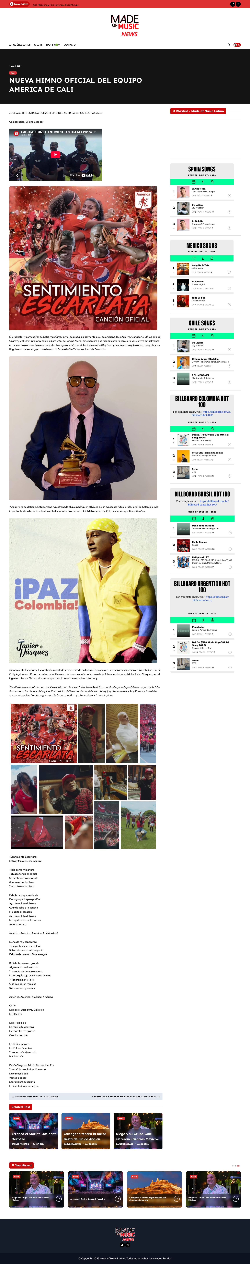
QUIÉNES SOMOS (22, 44)
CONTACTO (70, 44)
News (13, 73)
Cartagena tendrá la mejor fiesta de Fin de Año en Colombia (85, 1139)
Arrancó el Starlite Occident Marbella (87, 1199)
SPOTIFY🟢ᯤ (53, 44)
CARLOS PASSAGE (20, 1144)
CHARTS (38, 44)
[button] (238, 1189)
